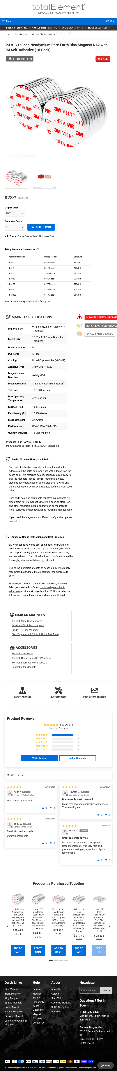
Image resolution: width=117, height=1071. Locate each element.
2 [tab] (58, 701)
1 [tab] (53, 701)
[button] (42, 735)
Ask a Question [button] (77, 758)
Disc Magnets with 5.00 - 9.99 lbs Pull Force (35, 634)
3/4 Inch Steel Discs (22, 653)
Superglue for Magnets (24, 667)
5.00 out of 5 (66, 724)
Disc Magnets (21, 34)
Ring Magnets (12, 998)
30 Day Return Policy (99, 334)
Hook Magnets (12, 1007)
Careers (55, 993)
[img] (14, 787)
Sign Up (106, 990)
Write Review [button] (39, 758)
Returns (37, 989)
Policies (55, 1011)
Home (7, 34)
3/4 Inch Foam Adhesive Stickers (29, 662)
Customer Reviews (61, 1002)
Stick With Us (58, 998)
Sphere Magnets (13, 1002)
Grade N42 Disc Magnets (25, 630)
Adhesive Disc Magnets (42, 34)
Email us (35, 301)
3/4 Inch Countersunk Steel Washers (31, 658)
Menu (9, 21)
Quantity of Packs (13, 221)
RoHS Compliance (61, 1007)
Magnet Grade (11, 207)
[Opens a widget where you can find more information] (105, 1065)
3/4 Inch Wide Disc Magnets (27, 621)
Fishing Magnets (14, 1011)
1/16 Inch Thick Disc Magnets (28, 625)
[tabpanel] (23, 693)
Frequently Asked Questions (38, 1006)
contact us (14, 521)
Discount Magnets (14, 1016)
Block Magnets (13, 993)
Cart (112, 21)
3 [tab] (63, 701)
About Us (56, 989)
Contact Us (38, 1022)
